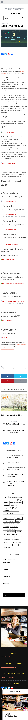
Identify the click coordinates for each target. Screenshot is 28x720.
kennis (17, 523)
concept (6, 513)
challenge (6, 510)
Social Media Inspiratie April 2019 (11, 415)
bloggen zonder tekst (16, 502)
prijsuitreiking (15, 368)
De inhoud (6, 573)
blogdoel (20, 500)
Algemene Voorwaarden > (8, 677)
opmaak (19, 531)
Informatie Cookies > (6, 656)
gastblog (11, 518)
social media (23, 368)
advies (5, 497)
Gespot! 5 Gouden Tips (13, 462)
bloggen (6, 502)
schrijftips (14, 534)
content (12, 513)
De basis (5, 569)
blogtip (15, 507)
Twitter (17, 344)
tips (13, 542)
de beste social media (7, 349)
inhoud (5, 521)
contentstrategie (18, 515)
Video (5, 545)
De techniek (6, 580)
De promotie (4, 23)
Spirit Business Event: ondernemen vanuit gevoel (14, 430)
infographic (19, 518)
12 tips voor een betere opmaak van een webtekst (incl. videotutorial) (15, 483)
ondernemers (14, 526)
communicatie (14, 510)
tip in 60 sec (7, 542)
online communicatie (9, 529)
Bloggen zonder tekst (9, 559)
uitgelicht (18, 542)
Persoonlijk (6, 583)
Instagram (4, 347)
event (5, 518)
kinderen (6, 526)
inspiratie (11, 521)
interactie (18, 521)
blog (15, 500)
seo (12, 537)
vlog (10, 545)
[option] (14, 405)
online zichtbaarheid (9, 531)
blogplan (6, 505)
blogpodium (14, 505)
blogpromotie (7, 507)
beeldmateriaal (8, 500)
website (22, 545)
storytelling (15, 539)
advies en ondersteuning (15, 497)
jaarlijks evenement (6, 368)
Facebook (23, 344)
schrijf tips (6, 537)
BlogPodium (6, 562)
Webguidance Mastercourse (11, 716)
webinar (15, 545)
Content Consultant (9, 566)
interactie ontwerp (9, 523)
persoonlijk (7, 534)
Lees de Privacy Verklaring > (8, 667)
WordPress (7, 547)
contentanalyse (8, 515)
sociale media (18, 537)
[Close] (2, 689)
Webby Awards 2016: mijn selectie (14, 423)
